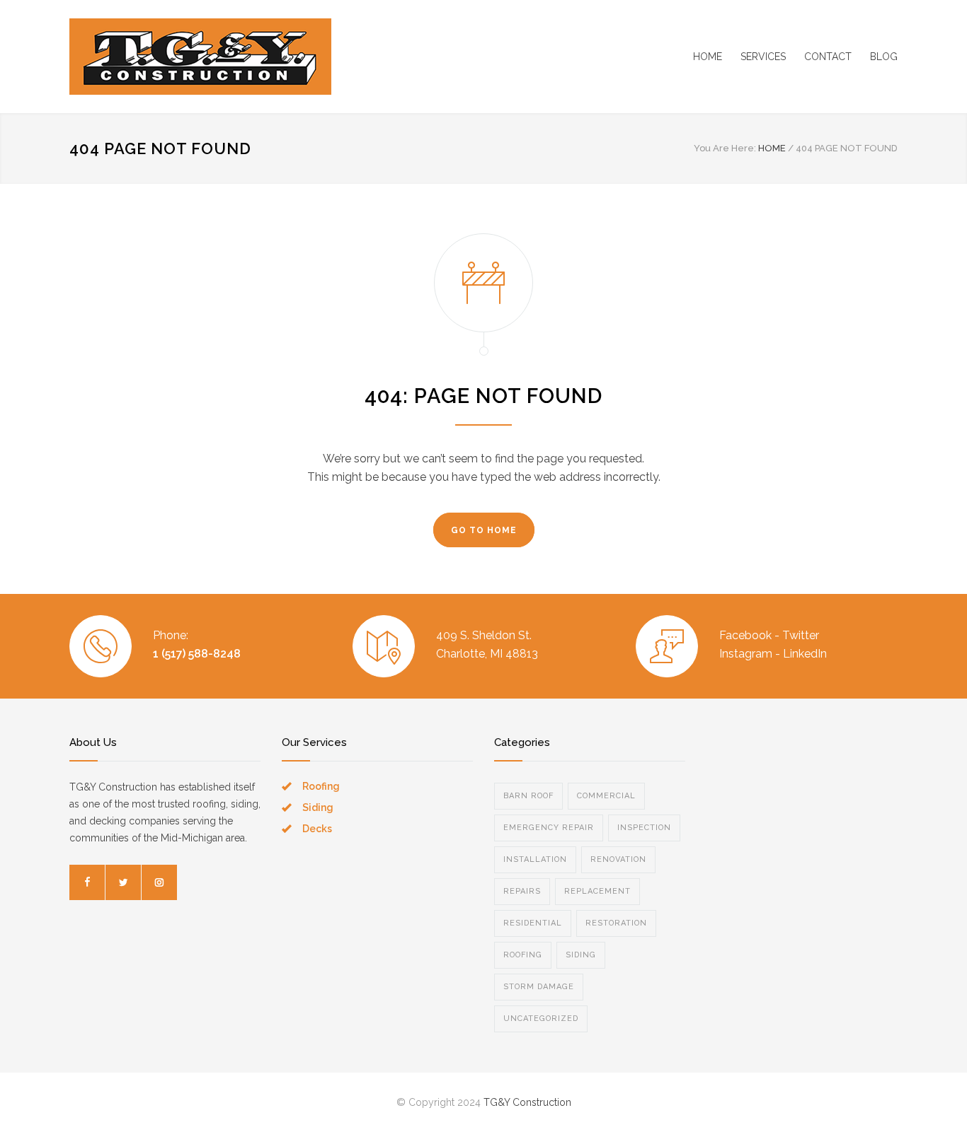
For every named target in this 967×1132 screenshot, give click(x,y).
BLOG (884, 56)
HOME (707, 56)
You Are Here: (725, 148)
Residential (532, 923)
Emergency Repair (548, 827)
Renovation (618, 859)
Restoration (616, 923)
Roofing (321, 786)
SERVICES (763, 56)
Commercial (606, 795)
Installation (535, 859)
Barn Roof (528, 795)
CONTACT (828, 56)
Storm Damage (538, 986)
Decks (317, 828)
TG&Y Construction (527, 1102)
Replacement (597, 891)
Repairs (522, 891)
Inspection (644, 827)
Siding (317, 807)
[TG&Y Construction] (200, 56)
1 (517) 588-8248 (197, 653)
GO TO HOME (484, 530)
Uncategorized (540, 1018)
